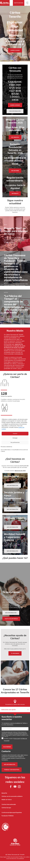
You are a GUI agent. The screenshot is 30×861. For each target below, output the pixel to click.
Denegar (15, 438)
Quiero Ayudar (15, 105)
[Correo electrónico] (15, 728)
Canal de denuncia (11, 858)
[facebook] (11, 786)
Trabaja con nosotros (11, 769)
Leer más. (6, 736)
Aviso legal (3, 857)
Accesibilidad (20, 858)
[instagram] (19, 786)
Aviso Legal (17, 738)
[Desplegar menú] (27, 3)
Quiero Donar (15, 50)
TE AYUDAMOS (15, 653)
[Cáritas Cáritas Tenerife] (5, 3)
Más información (9, 764)
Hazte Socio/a (18, 3)
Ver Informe (15, 170)
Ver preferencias (15, 442)
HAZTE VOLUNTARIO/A (11, 618)
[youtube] (15, 786)
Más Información (12, 485)
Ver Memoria (15, 137)
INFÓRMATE (15, 193)
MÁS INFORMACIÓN (15, 111)
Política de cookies (24, 857)
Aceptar (15, 433)
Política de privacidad (12, 857)
